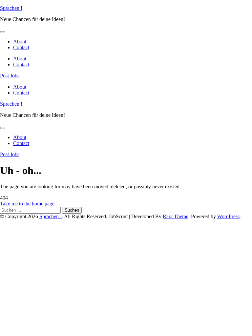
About (19, 41)
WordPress (228, 216)
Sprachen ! (11, 8)
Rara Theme (175, 216)
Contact (21, 47)
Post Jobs (9, 75)
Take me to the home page (27, 203)
